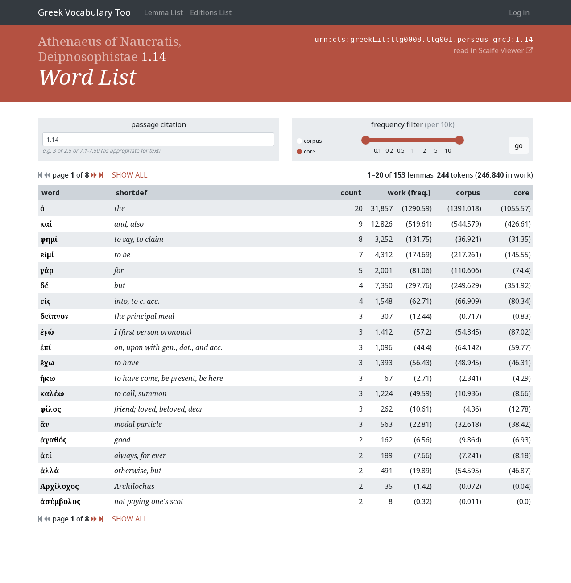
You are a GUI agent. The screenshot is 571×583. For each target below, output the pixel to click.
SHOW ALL (130, 175)
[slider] (365, 140)
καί (46, 224)
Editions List (211, 12)
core (309, 151)
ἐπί (45, 347)
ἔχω (47, 363)
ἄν (44, 424)
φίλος (50, 409)
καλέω (52, 393)
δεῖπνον (54, 316)
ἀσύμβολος (60, 501)
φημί (49, 239)
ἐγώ (47, 332)
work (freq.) (409, 193)
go (519, 145)
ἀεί (46, 455)
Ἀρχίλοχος (59, 486)
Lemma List (163, 12)
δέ (44, 285)
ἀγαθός (53, 440)
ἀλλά (49, 470)
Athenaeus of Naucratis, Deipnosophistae (110, 49)
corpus (313, 141)
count (350, 193)
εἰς (45, 301)
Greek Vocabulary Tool (85, 12)
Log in (519, 12)
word (50, 193)
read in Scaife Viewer (489, 50)
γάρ (47, 270)
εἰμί (47, 255)
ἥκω (47, 378)
